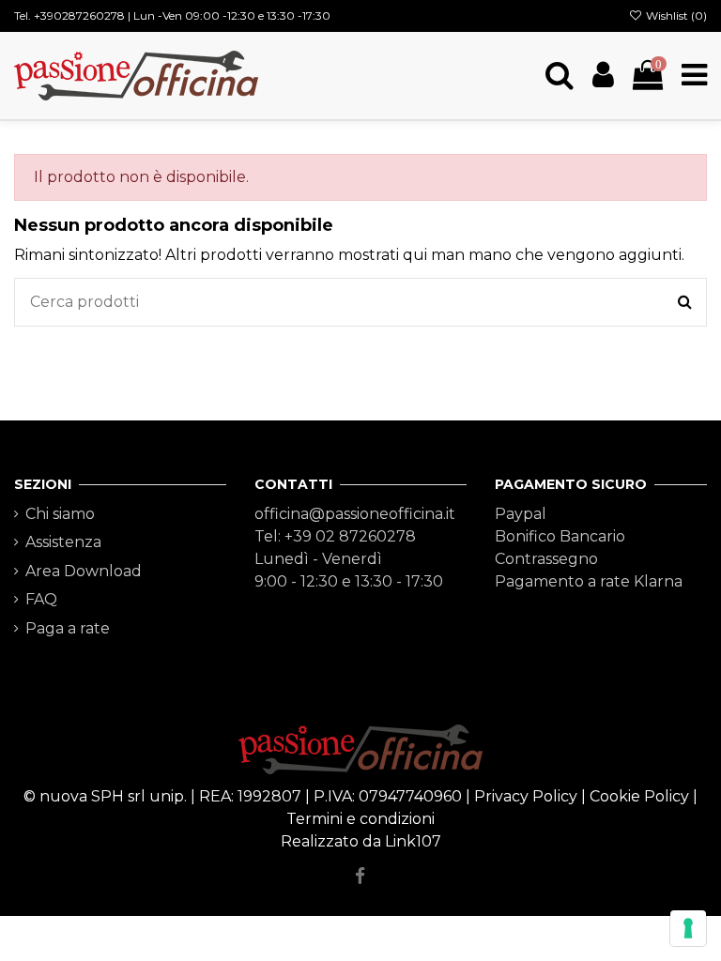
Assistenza (63, 542)
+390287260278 (79, 15)
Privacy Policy (525, 796)
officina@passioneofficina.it (354, 514)
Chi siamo (60, 514)
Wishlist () (675, 15)
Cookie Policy (639, 796)
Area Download (83, 571)
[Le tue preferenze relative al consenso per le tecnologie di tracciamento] (688, 928)
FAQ (41, 599)
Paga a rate (67, 628)
